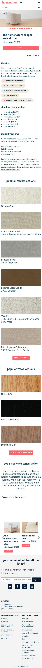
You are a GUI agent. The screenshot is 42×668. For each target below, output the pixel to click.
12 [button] (29, 28)
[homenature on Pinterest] (32, 586)
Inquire (21, 48)
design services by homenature (8, 626)
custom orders (27, 622)
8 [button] (22, 28)
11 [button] (28, 28)
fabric (11, 139)
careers (4, 638)
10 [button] (26, 28)
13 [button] (31, 28)
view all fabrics (21, 358)
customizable (11, 95)
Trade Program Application (27, 646)
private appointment (16, 159)
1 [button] (10, 28)
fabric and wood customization (28, 626)
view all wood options (21, 452)
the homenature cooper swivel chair (11, 540)
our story (4, 619)
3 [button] (14, 28)
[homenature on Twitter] (10, 586)
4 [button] (15, 28)
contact (25, 619)
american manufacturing (15, 90)
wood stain (22, 139)
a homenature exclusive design (18, 100)
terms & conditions (29, 655)
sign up (36, 580)
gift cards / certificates (30, 642)
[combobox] (21, 7)
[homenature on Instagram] (24, 586)
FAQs (23, 639)
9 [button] (24, 28)
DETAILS (8, 551)
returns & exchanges (30, 633)
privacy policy (27, 658)
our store (4, 622)
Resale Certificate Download (28, 651)
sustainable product (14, 86)
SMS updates (27, 630)
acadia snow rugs (28, 537)
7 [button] (21, 28)
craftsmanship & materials (7, 631)
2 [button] (12, 28)
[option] (12, 537)
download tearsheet (14, 81)
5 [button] (17, 28)
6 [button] (19, 28)
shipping (25, 636)
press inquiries (6, 635)
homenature (10, 2)
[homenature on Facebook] (17, 586)
